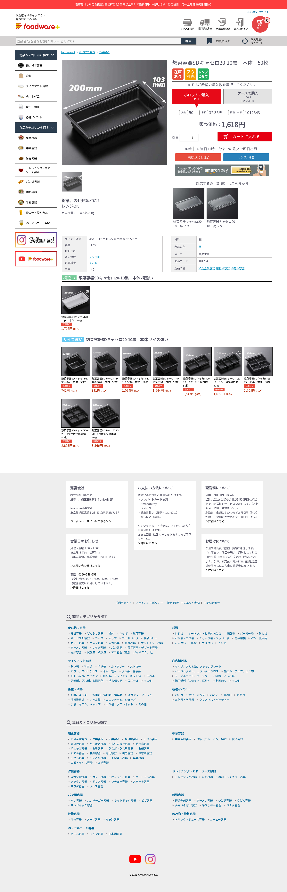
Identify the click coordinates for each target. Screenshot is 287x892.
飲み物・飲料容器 (184, 814)
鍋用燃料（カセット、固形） (192, 680)
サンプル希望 (246, 157)
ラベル (150, 676)
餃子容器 (237, 739)
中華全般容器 (183, 739)
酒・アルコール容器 (81, 828)
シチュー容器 (119, 781)
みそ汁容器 (112, 819)
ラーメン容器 (79, 647)
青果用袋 (180, 643)
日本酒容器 (115, 834)
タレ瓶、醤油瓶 (131, 671)
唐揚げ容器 (223, 268)
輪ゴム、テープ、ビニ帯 (239, 671)
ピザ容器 (146, 800)
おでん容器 (77, 753)
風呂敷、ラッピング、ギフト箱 (122, 676)
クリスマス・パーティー (214, 699)
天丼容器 (114, 739)
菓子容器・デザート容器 (142, 647)
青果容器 (76, 652)
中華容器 (178, 733)
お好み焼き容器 (120, 744)
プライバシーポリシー (149, 603)
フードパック (130, 638)
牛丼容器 (97, 739)
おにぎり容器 (98, 758)
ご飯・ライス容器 (82, 762)
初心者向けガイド (258, 12)
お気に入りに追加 (198, 157)
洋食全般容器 (79, 777)
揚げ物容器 (131, 739)
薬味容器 (138, 758)
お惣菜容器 (238, 268)
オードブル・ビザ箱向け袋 (204, 633)
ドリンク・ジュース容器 (190, 819)
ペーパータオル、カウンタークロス (197, 671)
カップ (113, 638)
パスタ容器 (96, 643)
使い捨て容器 (77, 628)
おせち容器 (77, 758)
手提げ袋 (207, 643)
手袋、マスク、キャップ (86, 704)
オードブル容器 (80, 638)
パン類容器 (75, 795)
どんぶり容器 (95, 633)
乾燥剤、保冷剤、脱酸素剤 (87, 680)
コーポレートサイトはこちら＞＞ (90, 521)
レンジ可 (94, 257)
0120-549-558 (87, 574)
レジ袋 (179, 633)
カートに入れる (246, 136)
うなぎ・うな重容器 (121, 748)
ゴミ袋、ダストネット (119, 704)
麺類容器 (178, 795)
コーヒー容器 (218, 819)
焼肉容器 (127, 753)
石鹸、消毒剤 (79, 695)
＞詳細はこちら (79, 587)
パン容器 (116, 647)
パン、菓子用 (259, 638)
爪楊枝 (102, 666)
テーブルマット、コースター (192, 676)
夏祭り (241, 695)
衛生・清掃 (75, 689)
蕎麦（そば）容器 (186, 805)
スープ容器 (93, 819)
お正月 (179, 695)
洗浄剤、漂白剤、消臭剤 (107, 695)
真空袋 (230, 633)
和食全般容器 (207, 268)
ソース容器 (96, 786)
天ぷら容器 (150, 739)
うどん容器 (244, 800)
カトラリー (118, 666)
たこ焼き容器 (98, 744)
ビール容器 (77, 834)
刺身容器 (130, 643)
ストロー (135, 666)
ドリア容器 (99, 781)
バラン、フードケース (84, 671)
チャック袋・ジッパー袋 (214, 638)
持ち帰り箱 (115, 680)
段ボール (133, 680)
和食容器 (74, 733)
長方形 (93, 263)
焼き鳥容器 (142, 744)
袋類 (175, 628)
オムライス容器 (120, 777)
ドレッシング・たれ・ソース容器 (194, 771)
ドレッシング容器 (186, 777)
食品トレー (150, 638)
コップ (99, 638)
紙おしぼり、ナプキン (84, 676)
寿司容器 (114, 643)
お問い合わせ (212, 603)
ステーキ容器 (141, 781)
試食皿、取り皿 (96, 652)
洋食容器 (74, 771)
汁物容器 (74, 814)
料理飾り (221, 680)
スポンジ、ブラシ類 (140, 695)
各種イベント (181, 689)
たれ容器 (207, 777)
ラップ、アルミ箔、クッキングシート (198, 666)
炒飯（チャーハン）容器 (212, 739)
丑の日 (228, 695)
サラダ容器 (99, 647)
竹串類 (88, 666)
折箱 (111, 633)
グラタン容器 (79, 781)
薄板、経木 (110, 671)
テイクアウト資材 (79, 661)
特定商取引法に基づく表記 (183, 603)
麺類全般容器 (183, 800)
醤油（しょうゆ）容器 (232, 777)
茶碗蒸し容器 (119, 758)
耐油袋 (263, 633)
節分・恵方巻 (196, 695)
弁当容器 (76, 633)
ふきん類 (95, 699)
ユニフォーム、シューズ (121, 699)
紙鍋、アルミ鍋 (224, 676)
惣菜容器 (138, 633)
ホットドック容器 (125, 800)
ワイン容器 (96, 834)
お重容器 (97, 748)
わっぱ (123, 633)
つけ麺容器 (225, 800)
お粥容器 (103, 762)
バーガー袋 (247, 633)
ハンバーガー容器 (98, 800)
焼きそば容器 (79, 748)
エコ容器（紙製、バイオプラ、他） (133, 652)
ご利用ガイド (123, 603)
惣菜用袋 (240, 638)
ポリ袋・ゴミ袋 (184, 638)
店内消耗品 (179, 661)
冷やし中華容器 (211, 805)
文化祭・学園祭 (184, 699)
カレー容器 (77, 643)
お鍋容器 (143, 748)
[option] (114, 112)
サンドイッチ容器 (152, 643)
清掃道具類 (77, 699)
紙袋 (194, 643)
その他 (222, 643)
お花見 (214, 695)
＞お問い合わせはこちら (85, 565)
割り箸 (75, 666)
